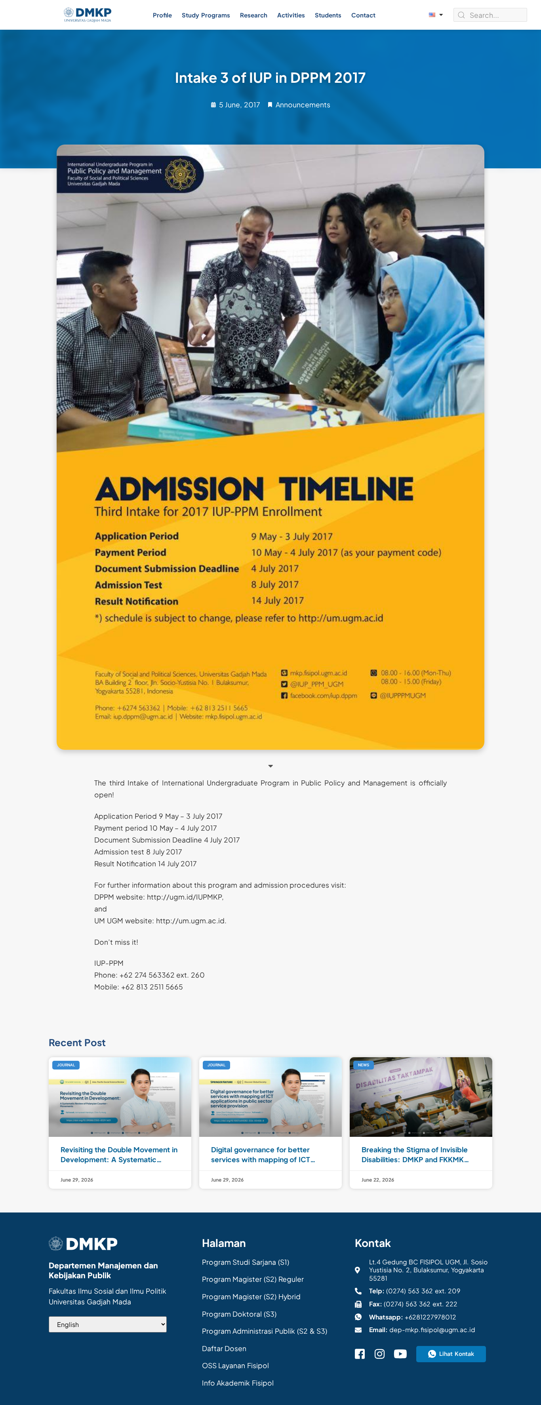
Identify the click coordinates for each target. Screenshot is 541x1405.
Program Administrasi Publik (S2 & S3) (265, 1331)
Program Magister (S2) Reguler (253, 1279)
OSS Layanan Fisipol (235, 1365)
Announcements (303, 104)
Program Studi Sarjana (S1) (245, 1262)
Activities (291, 15)
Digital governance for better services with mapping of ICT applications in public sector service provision (260, 1154)
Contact (363, 15)
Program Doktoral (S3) (239, 1314)
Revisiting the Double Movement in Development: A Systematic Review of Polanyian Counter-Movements (119, 1154)
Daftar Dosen (224, 1348)
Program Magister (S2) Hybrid (251, 1296)
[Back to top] (525, 1385)
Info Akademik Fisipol (238, 1382)
